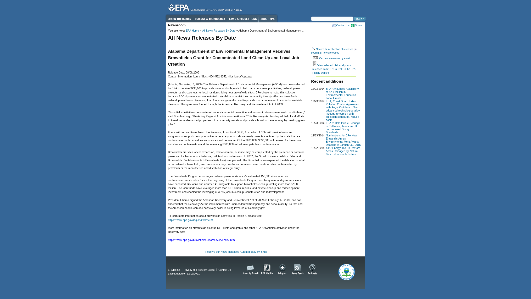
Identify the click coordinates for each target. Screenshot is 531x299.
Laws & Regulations (242, 19)
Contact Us (343, 25)
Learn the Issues (179, 19)
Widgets (282, 269)
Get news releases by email (334, 58)
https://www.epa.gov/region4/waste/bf (190, 220)
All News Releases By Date (218, 30)
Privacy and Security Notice (199, 269)
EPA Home (192, 30)
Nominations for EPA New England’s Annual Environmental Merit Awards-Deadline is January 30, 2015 (343, 140)
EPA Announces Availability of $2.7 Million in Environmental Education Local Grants (342, 93)
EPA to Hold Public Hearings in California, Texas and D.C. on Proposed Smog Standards (343, 127)
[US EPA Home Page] (204, 8)
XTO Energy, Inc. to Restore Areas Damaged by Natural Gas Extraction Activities (343, 151)
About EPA (268, 19)
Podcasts (312, 269)
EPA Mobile (267, 269)
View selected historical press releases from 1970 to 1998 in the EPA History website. (333, 69)
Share (358, 25)
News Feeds (297, 269)
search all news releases (325, 52)
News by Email (250, 269)
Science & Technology (210, 19)
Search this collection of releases (334, 49)
